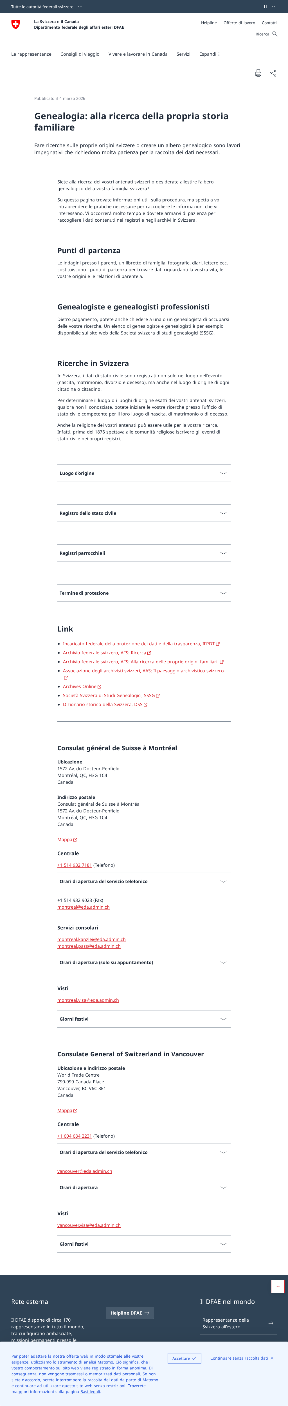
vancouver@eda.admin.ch (84, 1171)
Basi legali (90, 1391)
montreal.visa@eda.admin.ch (88, 1000)
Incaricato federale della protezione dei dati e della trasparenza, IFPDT (139, 644)
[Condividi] (273, 73)
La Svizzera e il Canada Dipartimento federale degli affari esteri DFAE (79, 24)
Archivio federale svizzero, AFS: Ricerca (104, 653)
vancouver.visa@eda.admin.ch (89, 1225)
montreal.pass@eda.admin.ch (89, 946)
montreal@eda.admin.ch (83, 907)
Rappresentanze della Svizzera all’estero (225, 1323)
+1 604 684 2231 (74, 1136)
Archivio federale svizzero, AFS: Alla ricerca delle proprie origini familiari (141, 662)
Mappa (64, 839)
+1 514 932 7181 (74, 865)
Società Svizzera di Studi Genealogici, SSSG (109, 695)
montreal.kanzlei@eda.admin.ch (91, 939)
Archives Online (79, 686)
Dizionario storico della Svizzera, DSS (103, 704)
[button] (31, 54)
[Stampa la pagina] (258, 73)
